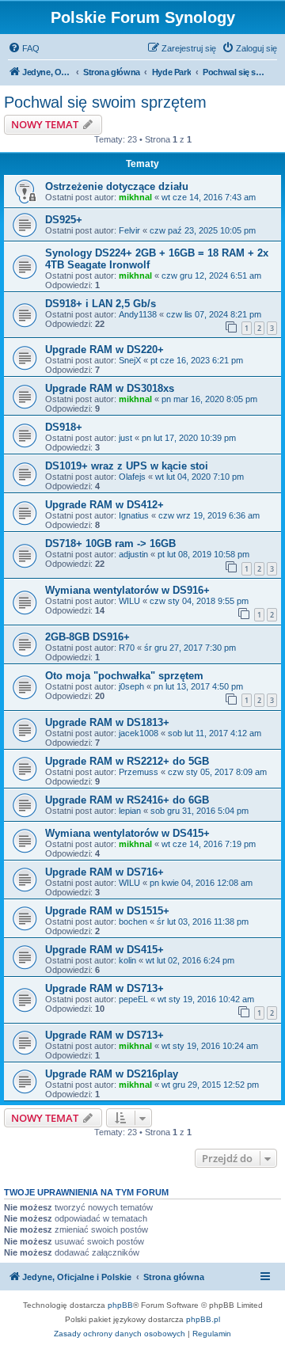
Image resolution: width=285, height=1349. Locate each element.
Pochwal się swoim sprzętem (105, 102)
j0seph (131, 686)
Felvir (129, 230)
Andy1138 (138, 314)
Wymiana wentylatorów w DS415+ (127, 833)
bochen (133, 921)
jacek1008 (138, 733)
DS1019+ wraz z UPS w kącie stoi (126, 466)
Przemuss (138, 772)
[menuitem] (24, 48)
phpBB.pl (203, 1319)
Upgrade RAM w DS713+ (104, 988)
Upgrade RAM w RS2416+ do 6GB (127, 800)
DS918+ (63, 427)
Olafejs (132, 476)
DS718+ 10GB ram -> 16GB (110, 543)
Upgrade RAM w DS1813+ (107, 722)
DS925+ (63, 220)
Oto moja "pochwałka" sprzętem (124, 676)
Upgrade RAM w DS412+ (104, 505)
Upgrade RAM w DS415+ (104, 950)
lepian (130, 810)
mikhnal (135, 197)
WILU (129, 601)
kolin (127, 960)
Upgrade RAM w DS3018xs (109, 388)
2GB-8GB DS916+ (87, 637)
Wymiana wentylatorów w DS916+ (127, 590)
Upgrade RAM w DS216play (111, 1074)
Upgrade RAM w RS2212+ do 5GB (127, 761)
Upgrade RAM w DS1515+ (107, 911)
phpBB (120, 1305)
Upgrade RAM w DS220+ (104, 349)
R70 (127, 647)
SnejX (130, 360)
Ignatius (134, 515)
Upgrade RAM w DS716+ (104, 872)
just (125, 438)
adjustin (133, 554)
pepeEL (133, 999)
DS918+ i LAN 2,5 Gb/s (100, 304)
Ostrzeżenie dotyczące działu (116, 186)
